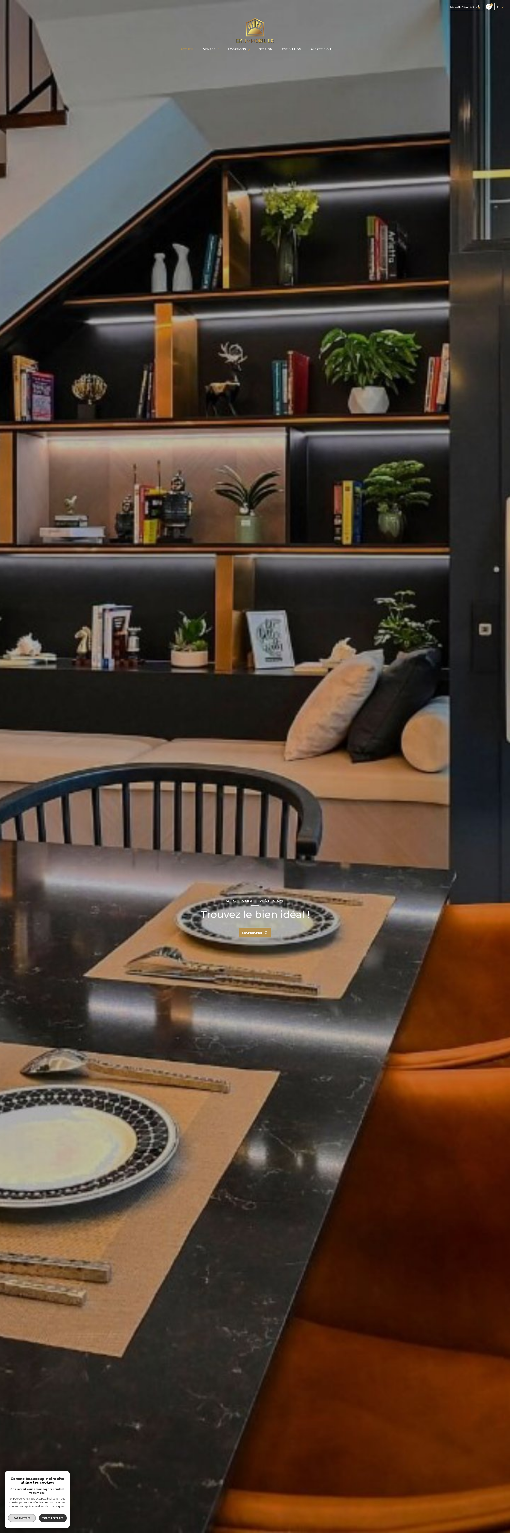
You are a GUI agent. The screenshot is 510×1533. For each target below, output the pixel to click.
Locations (237, 49)
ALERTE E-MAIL (322, 49)
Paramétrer (22, 1518)
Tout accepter (52, 1518)
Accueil (187, 49)
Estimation (291, 49)
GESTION (265, 49)
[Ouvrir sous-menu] (219, 49)
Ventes (209, 49)
